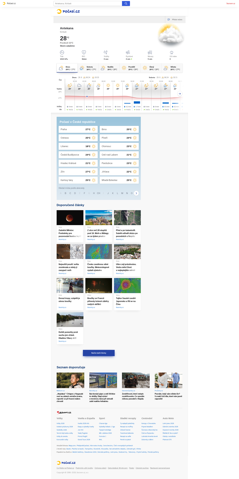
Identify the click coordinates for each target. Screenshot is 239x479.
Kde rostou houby (96, 446)
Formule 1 (102, 436)
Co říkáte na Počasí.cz (65, 468)
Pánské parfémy (153, 452)
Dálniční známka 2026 (170, 427)
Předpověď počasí (83, 446)
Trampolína (88, 449)
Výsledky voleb (62, 430)
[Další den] (179, 93)
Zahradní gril (131, 449)
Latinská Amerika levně (150, 436)
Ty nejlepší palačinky (127, 423)
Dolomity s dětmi (147, 440)
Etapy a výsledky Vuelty (86, 427)
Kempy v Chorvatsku (149, 423)
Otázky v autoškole (169, 436)
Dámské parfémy (103, 452)
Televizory (131, 452)
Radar (131, 468)
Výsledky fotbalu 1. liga (107, 427)
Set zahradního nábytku (117, 449)
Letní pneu (114, 452)
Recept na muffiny (126, 427)
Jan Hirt (80, 430)
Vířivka (138, 449)
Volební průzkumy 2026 (65, 427)
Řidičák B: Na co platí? (170, 433)
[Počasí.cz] (68, 11)
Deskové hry (123, 452)
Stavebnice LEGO (90, 452)
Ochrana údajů (100, 468)
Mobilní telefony (77, 452)
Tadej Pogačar (83, 433)
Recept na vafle (125, 436)
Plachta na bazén (78, 449)
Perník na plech (125, 440)
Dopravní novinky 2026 (170, 430)
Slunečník (96, 449)
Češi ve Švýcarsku (148, 433)
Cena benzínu (108, 446)
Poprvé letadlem (147, 427)
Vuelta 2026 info (83, 423)
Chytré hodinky (141, 452)
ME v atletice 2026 (105, 433)
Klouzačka (104, 449)
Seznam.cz (230, 3)
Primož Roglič (82, 436)
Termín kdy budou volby (65, 433)
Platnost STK (167, 440)
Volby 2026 (60, 423)
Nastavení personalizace (160, 468)
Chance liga (103, 423)
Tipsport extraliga (105, 430)
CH (98, 193)
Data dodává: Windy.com (118, 468)
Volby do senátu (62, 436)
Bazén (68, 449)
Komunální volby (62, 440)
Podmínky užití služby (84, 468)
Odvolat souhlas (142, 468)
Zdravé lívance (125, 430)
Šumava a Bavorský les (149, 430)
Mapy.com (72, 446)
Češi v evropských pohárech (123, 446)
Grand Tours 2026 (84, 440)
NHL (100, 440)
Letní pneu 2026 (168, 423)
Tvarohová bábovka (127, 433)
